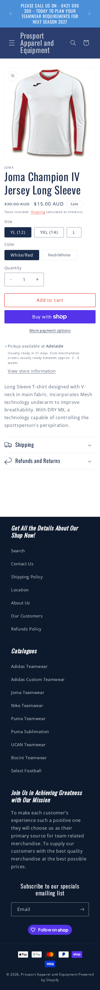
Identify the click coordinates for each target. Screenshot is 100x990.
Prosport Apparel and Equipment (49, 974)
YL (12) (18, 232)
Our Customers (26, 616)
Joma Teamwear (27, 692)
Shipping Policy (27, 576)
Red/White (62, 256)
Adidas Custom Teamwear (38, 679)
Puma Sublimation (30, 731)
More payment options (50, 330)
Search (18, 550)
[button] (11, 42)
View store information (32, 371)
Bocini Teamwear (29, 757)
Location (20, 590)
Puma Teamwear (28, 718)
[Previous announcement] (10, 13)
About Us (20, 603)
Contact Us (22, 563)
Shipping (38, 212)
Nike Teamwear (27, 705)
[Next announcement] (89, 13)
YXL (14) (49, 232)
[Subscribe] (82, 909)
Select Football (26, 770)
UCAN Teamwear (28, 744)
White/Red (22, 255)
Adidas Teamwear (29, 666)
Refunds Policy (26, 629)
